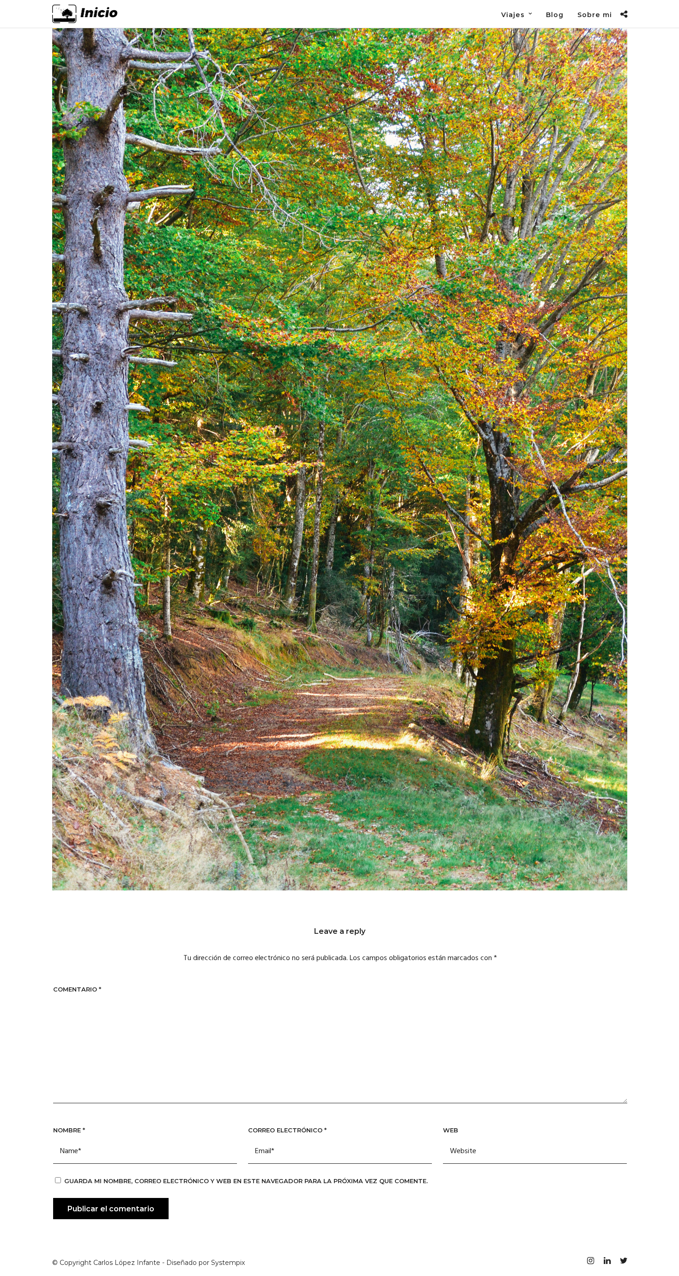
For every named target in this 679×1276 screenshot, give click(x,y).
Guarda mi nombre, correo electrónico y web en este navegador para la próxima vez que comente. (246, 1181)
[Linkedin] (607, 1260)
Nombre (69, 1130)
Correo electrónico (287, 1130)
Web (450, 1130)
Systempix (228, 1262)
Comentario (77, 989)
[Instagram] (590, 1260)
